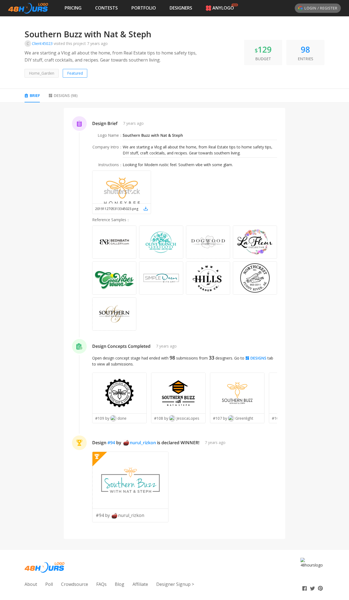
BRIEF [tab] (35, 95)
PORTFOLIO (143, 8)
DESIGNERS (181, 8)
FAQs (101, 584)
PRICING (73, 8)
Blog (119, 584)
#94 (111, 443)
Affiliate (140, 584)
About (31, 584)
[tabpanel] (174, 323)
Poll (49, 584)
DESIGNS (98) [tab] (65, 95)
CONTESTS (106, 8)
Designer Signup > (175, 584)
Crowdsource (74, 584)
